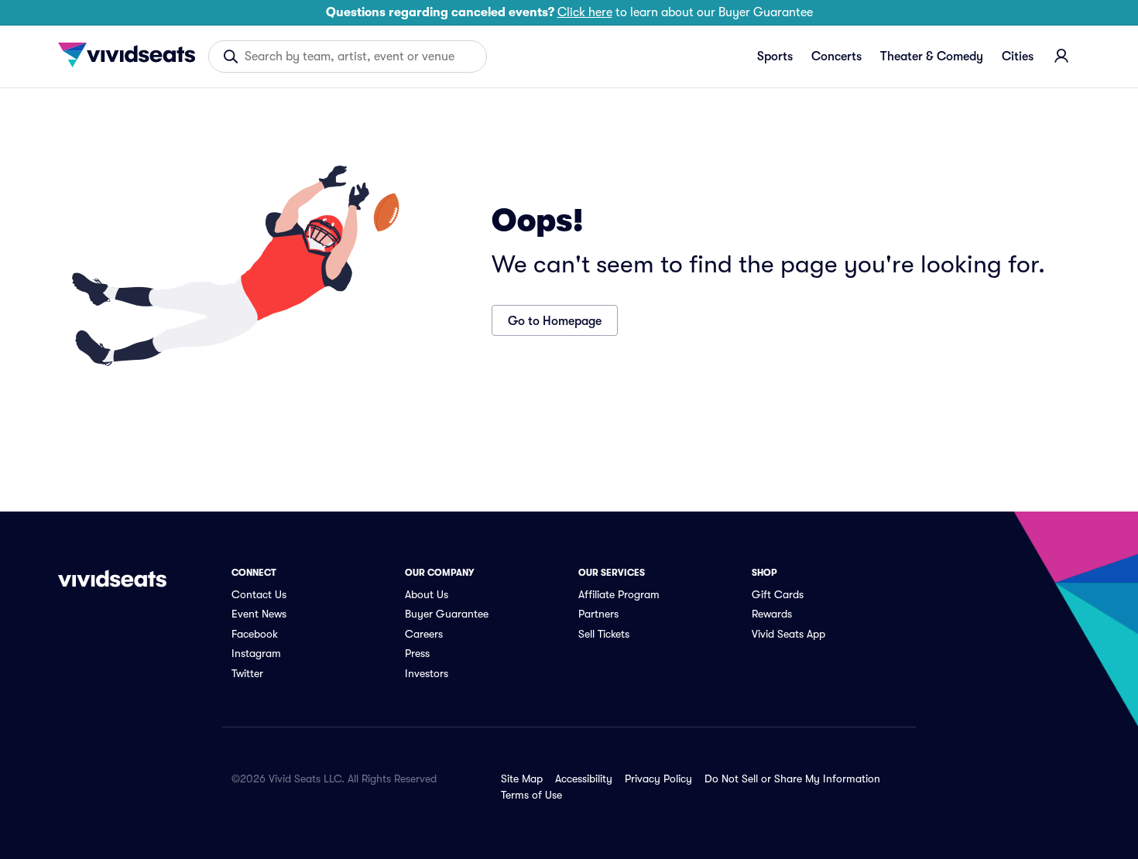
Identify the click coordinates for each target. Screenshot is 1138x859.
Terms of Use (531, 795)
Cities (1017, 56)
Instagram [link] (256, 653)
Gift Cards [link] (778, 594)
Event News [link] (258, 613)
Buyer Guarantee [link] (446, 613)
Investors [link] (426, 673)
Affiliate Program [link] (619, 594)
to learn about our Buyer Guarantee (569, 12)
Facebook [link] (254, 634)
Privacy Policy (658, 778)
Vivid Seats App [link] (788, 634)
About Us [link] (426, 594)
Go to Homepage (555, 321)
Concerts (836, 56)
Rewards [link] (772, 613)
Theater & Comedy (931, 56)
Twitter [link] (247, 673)
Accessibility (583, 778)
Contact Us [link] (258, 594)
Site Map (522, 778)
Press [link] (417, 653)
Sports (775, 56)
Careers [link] (424, 634)
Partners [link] (598, 613)
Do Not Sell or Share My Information (792, 778)
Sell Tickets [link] (603, 634)
